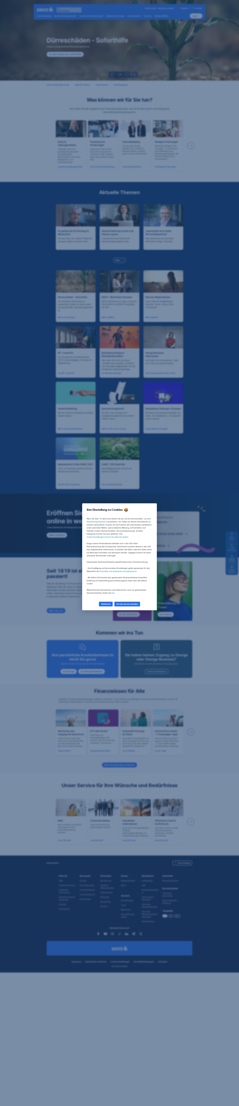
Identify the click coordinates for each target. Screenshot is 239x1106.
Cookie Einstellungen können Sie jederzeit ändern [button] (107, 537)
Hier (119, 522)
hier (113, 593)
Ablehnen (106, 604)
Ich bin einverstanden (127, 604)
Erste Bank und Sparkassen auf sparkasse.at (118, 571)
